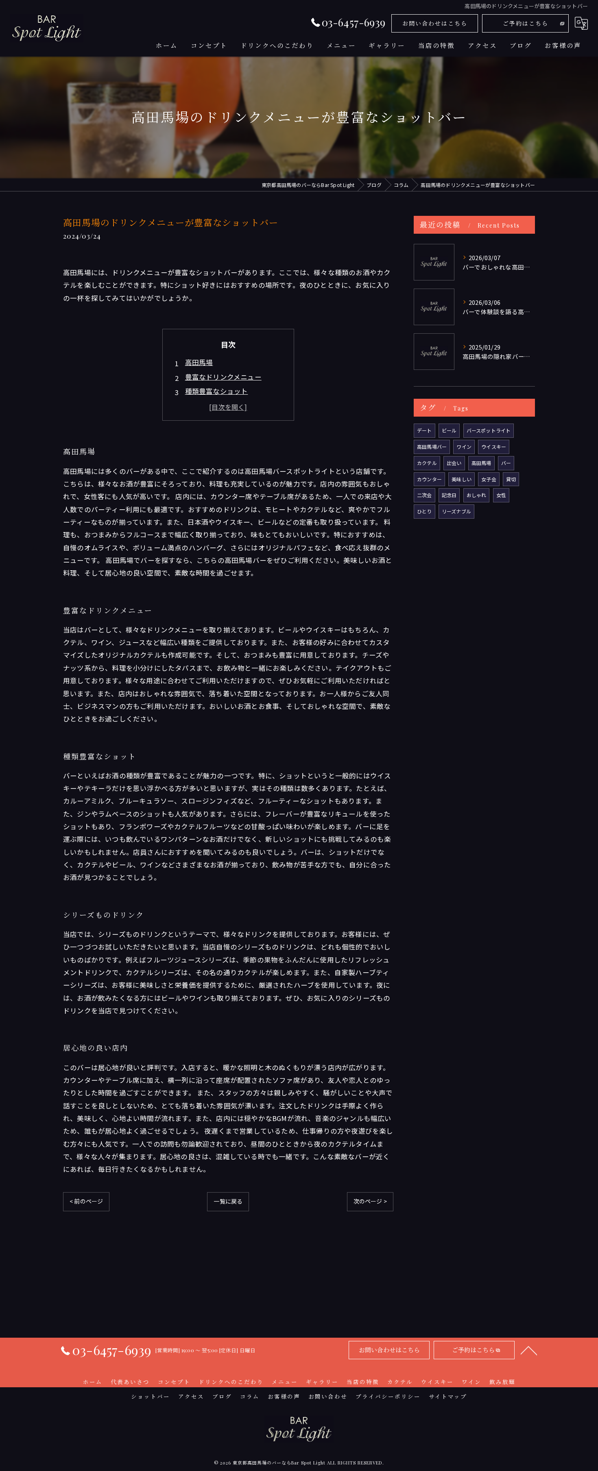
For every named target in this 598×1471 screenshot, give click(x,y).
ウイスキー (493, 446)
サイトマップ (448, 1396)
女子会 (488, 479)
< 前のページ (86, 1201)
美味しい (461, 479)
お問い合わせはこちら (434, 23)
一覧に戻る (228, 1201)
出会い (454, 462)
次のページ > (370, 1201)
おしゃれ (477, 494)
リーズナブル (456, 511)
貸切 (511, 479)
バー (506, 462)
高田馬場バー (432, 446)
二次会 (424, 494)
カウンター (429, 479)
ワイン (463, 446)
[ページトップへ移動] (529, 1350)
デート (424, 430)
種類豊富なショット (216, 391)
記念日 (449, 494)
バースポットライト (489, 430)
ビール (449, 430)
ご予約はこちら (525, 23)
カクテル (427, 462)
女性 (501, 494)
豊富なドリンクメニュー (223, 377)
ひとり (424, 511)
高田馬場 (199, 362)
